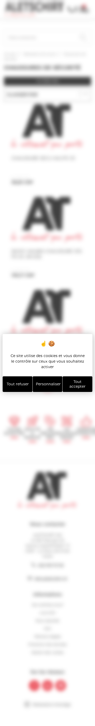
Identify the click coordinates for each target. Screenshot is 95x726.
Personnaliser (48, 384)
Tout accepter (77, 384)
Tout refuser (18, 384)
